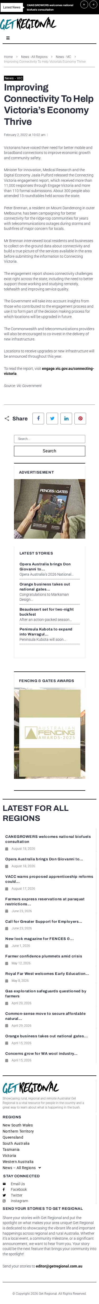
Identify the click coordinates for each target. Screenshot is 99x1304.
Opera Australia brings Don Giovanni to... (44, 859)
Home (8, 57)
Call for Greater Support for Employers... (43, 922)
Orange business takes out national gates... (46, 1036)
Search (49, 450)
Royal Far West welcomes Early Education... (47, 974)
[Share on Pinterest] (80, 418)
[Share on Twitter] (52, 418)
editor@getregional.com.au (59, 1266)
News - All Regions (34, 57)
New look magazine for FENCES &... (39, 939)
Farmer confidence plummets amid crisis (43, 956)
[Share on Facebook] (38, 418)
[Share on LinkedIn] (66, 418)
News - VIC (63, 57)
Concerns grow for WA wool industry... (41, 1054)
